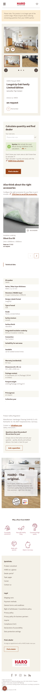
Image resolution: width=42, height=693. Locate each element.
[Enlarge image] (34, 49)
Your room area (10, 134)
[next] (36, 255)
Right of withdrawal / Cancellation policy (18, 609)
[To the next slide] (36, 70)
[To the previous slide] (6, 70)
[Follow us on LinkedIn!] (24, 675)
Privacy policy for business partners (16, 616)
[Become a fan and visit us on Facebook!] (10, 675)
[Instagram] (19, 675)
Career (6, 581)
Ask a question (14, 448)
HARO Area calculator (16, 161)
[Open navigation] (6, 4)
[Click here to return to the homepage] (21, 4)
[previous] (30, 255)
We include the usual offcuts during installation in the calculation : (22, 146)
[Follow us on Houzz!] (28, 675)
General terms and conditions (14, 605)
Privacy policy (8, 613)
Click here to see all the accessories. (24, 194)
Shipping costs (9, 598)
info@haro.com (16, 425)
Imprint (6, 620)
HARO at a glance (10, 570)
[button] (12, 109)
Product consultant (10, 566)
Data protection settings (12, 631)
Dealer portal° (9, 573)
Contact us (7, 585)
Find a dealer (13, 171)
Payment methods (10, 601)
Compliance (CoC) (10, 624)
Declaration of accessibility (13, 628)
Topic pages (8, 577)
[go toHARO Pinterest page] (14, 675)
